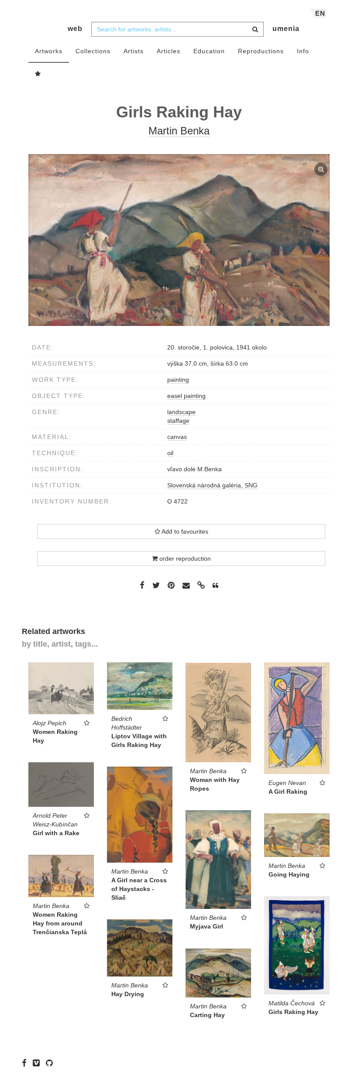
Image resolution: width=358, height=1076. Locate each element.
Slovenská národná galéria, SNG (212, 485)
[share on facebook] (142, 585)
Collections (93, 51)
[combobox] (177, 29)
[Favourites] (38, 74)
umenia (285, 28)
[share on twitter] (156, 585)
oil (170, 452)
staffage (178, 420)
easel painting (186, 395)
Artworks (48, 51)
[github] (51, 1062)
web (75, 28)
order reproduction (184, 558)
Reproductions (261, 51)
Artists (134, 51)
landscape (181, 411)
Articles (168, 51)
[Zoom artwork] (179, 240)
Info (303, 51)
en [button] (320, 13)
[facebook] (26, 1062)
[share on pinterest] (171, 585)
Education (209, 51)
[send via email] (186, 586)
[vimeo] (38, 1062)
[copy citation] (215, 585)
